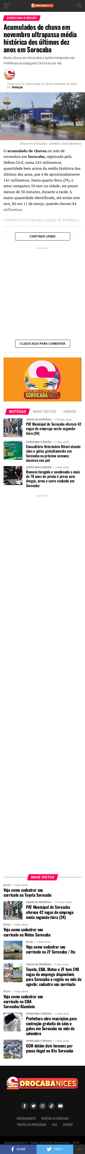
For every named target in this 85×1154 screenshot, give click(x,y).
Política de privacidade (31, 1124)
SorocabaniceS (26, 1118)
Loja (54, 1124)
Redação (17, 87)
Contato (68, 1124)
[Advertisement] (42, 293)
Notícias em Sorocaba (55, 1118)
